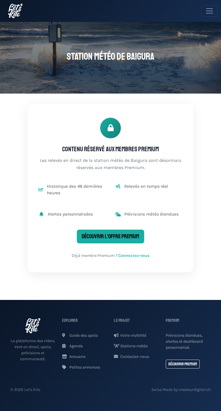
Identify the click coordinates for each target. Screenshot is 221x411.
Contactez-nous (134, 356)
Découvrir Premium (182, 364)
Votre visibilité (133, 335)
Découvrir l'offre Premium (110, 236)
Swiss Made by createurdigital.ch (181, 389)
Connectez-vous (134, 255)
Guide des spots (83, 335)
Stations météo (134, 346)
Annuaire (76, 356)
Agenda (75, 346)
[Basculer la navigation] (209, 11)
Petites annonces (84, 367)
